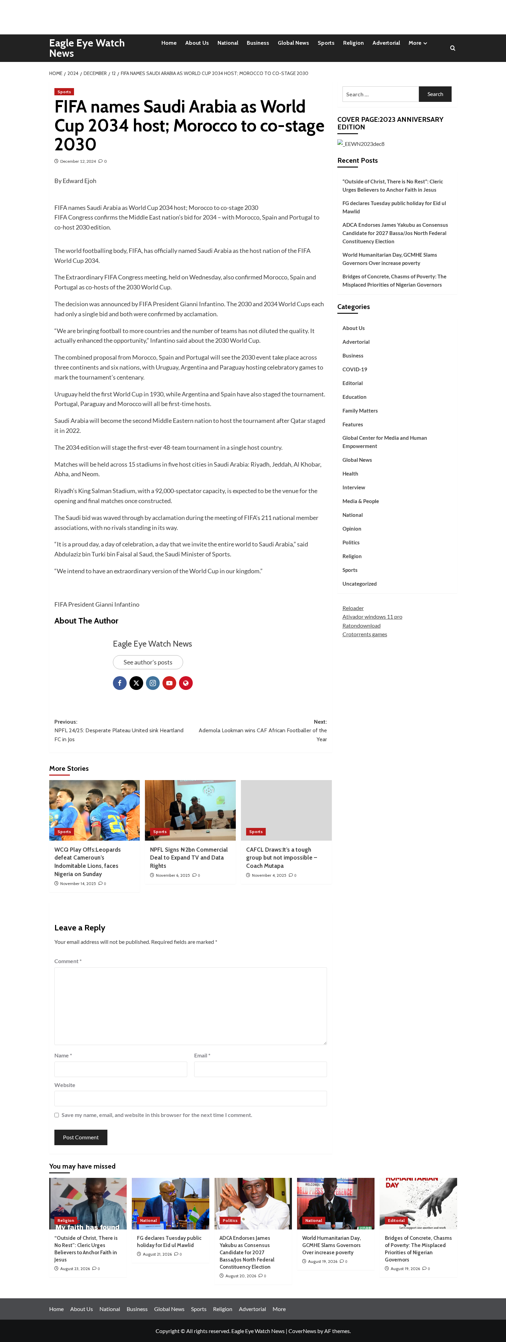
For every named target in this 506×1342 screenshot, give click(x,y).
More (415, 43)
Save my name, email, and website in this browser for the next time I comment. (157, 1114)
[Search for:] (380, 94)
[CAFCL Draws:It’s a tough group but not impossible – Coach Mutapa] (286, 810)
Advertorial (386, 43)
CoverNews (302, 1331)
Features (352, 424)
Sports (326, 43)
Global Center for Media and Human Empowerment (384, 442)
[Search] (453, 48)
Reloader (353, 608)
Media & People (360, 501)
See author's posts (148, 662)
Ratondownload (361, 625)
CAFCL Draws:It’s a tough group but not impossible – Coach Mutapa (281, 858)
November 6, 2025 (173, 875)
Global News (293, 43)
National (228, 43)
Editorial (352, 383)
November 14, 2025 (78, 883)
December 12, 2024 (78, 161)
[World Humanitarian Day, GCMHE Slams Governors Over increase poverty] (336, 1203)
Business (258, 43)
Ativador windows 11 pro (372, 616)
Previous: (118, 730)
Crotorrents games (364, 634)
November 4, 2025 (269, 875)
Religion (353, 43)
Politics (351, 542)
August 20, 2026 (240, 1275)
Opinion (351, 528)
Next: (263, 730)
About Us (197, 43)
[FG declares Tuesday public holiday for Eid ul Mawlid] (170, 1203)
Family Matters (360, 410)
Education (354, 397)
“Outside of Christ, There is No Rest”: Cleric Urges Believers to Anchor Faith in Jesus (392, 185)
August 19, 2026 (322, 1261)
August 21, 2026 (157, 1254)
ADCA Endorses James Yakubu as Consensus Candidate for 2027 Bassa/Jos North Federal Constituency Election (395, 233)
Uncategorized (359, 584)
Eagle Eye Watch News (87, 48)
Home (169, 43)
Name (63, 1055)
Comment (68, 961)
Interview (353, 487)
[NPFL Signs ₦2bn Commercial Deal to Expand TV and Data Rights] (190, 810)
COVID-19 (354, 369)
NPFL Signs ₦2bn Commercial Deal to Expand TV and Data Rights (189, 858)
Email (202, 1055)
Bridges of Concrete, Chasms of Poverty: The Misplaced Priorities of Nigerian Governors (394, 280)
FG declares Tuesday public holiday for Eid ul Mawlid (394, 207)
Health (350, 473)
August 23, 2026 (75, 1268)
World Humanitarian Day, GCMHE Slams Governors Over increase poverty (389, 259)
